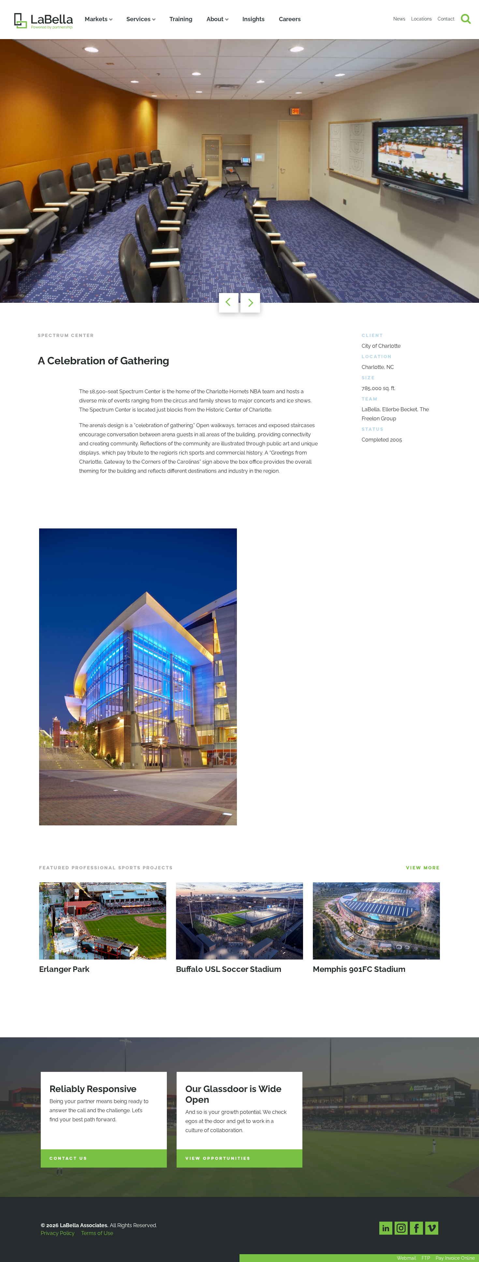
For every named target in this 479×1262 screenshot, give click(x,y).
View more (423, 868)
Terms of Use (97, 1233)
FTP (426, 1258)
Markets (96, 19)
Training (180, 19)
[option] (239, 171)
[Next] (250, 303)
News (399, 18)
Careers (290, 19)
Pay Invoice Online (455, 1258)
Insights (253, 19)
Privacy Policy (58, 1233)
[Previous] (229, 303)
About (215, 19)
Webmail (406, 1258)
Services (138, 19)
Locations (421, 18)
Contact (446, 18)
